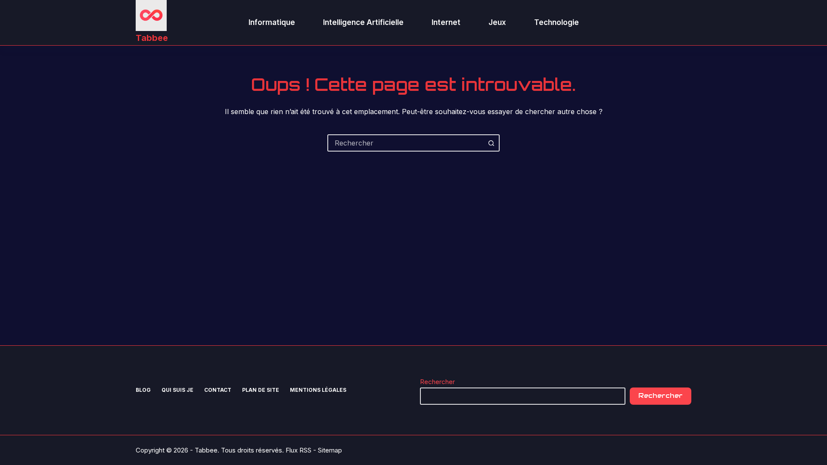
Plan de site (260, 390)
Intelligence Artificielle (363, 22)
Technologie (556, 22)
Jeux (497, 22)
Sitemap (330, 450)
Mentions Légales (318, 390)
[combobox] (405, 143)
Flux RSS (298, 450)
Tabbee (152, 38)
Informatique (272, 22)
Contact (217, 390)
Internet (446, 22)
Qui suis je (177, 390)
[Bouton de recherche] (491, 143)
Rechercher (437, 382)
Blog (143, 390)
